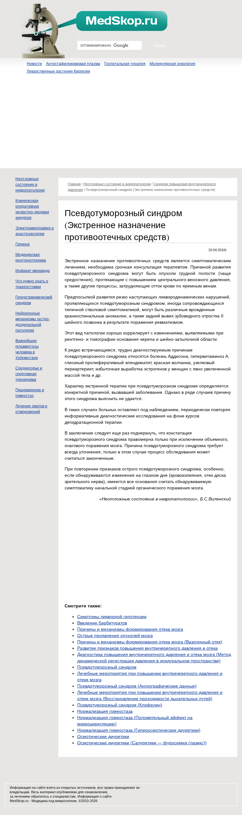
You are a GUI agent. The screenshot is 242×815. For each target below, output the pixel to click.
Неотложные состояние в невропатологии (30, 184)
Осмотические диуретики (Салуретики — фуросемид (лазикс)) (142, 742)
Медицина (40, 801)
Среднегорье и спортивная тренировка (28, 374)
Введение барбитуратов (102, 622)
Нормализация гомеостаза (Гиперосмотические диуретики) (138, 730)
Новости (34, 64)
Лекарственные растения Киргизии (58, 71)
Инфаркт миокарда (32, 271)
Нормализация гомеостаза (105, 711)
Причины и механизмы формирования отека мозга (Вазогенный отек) (149, 641)
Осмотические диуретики (103, 736)
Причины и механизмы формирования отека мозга (130, 629)
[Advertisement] (121, 124)
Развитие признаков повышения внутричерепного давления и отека (147, 648)
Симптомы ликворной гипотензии (112, 616)
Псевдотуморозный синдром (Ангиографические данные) (137, 685)
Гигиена (22, 244)
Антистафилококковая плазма (73, 64)
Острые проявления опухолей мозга (115, 635)
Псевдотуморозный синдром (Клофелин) (119, 704)
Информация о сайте (95, 796)
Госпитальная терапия (125, 64)
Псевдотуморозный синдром (106, 667)
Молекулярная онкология (172, 64)
